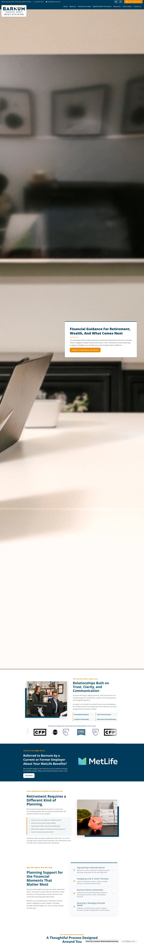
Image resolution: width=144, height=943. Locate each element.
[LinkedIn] (116, 1)
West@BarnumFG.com (54, 1)
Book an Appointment (134, 1)
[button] (65, 6)
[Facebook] (120, 1)
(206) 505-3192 (40, 1)
